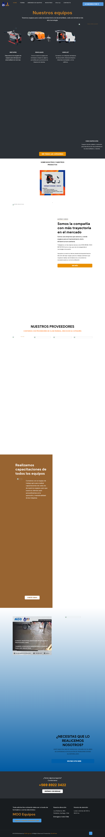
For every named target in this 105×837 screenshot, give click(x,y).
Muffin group (27, 833)
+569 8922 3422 (52, 785)
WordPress (54, 833)
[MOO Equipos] (5, 4)
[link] (13, 37)
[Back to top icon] (90, 833)
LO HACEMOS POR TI (92, 4)
